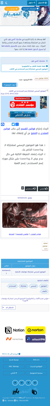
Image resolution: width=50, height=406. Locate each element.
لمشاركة (23, 286)
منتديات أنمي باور (14, 39)
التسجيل (41, 2)
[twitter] (28, 382)
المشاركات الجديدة (29, 8)
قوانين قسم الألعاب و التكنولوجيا (37, 298)
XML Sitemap (14, 366)
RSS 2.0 (36, 359)
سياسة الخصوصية (36, 373)
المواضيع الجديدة (36, 366)
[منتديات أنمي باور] (25, 391)
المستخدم (12, 286)
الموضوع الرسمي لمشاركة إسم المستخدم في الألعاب (27, 91)
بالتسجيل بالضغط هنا (9, 46)
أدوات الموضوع (10, 84)
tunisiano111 (6, 272)
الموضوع (44, 286)
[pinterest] (15, 382)
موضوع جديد (10, 8)
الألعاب (44, 291)
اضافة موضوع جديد (41, 78)
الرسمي (33, 286)
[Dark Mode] (6, 3)
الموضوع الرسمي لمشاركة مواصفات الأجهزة (30, 271)
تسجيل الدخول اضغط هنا (34, 49)
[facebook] (35, 382)
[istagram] (22, 382)
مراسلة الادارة (14, 359)
